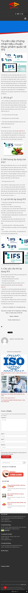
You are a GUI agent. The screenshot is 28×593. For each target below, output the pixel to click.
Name (3, 433)
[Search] (24, 463)
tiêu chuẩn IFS (20, 131)
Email (2, 439)
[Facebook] (16, 14)
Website (3, 444)
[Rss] (22, 14)
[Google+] (20, 14)
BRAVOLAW (23, 584)
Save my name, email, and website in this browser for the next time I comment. (14, 453)
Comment (3, 417)
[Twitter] (18, 14)
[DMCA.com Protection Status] (5, 530)
